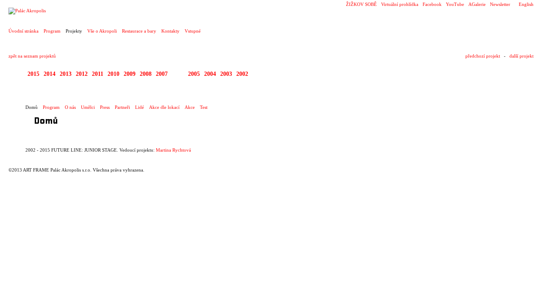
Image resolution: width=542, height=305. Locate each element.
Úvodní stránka (23, 30)
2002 (242, 74)
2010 (113, 74)
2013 (66, 74)
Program (52, 30)
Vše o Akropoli (102, 30)
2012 (82, 74)
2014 (49, 74)
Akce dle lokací (164, 107)
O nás (70, 107)
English (526, 4)
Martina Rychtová (173, 149)
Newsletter (500, 4)
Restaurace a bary (139, 30)
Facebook (432, 4)
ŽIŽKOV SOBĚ (361, 4)
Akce (190, 107)
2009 (130, 74)
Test (203, 107)
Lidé (139, 107)
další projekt (521, 55)
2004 (210, 74)
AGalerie (477, 4)
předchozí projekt (482, 55)
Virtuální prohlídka (399, 4)
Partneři (122, 107)
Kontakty (170, 30)
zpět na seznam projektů (32, 55)
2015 (33, 74)
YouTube (455, 4)
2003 (226, 74)
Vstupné (193, 30)
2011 (97, 74)
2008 (146, 74)
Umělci (88, 107)
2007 (162, 74)
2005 (194, 74)
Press (105, 107)
